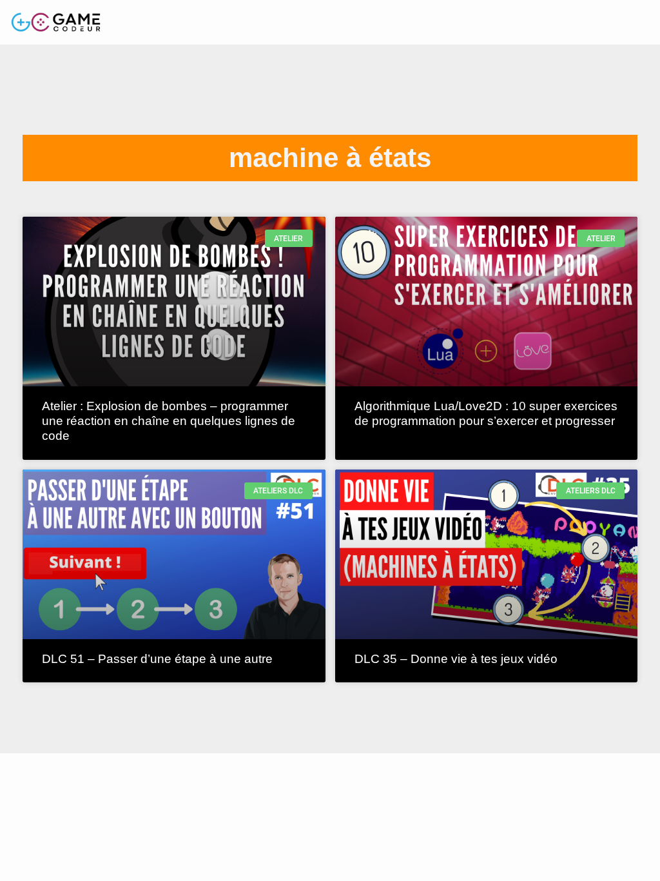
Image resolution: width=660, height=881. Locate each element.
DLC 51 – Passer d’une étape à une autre (157, 659)
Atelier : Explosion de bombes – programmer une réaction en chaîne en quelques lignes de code (168, 420)
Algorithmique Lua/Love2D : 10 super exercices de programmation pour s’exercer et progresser (485, 413)
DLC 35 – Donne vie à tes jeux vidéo (456, 659)
